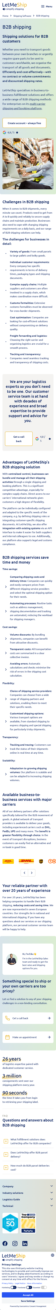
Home (5, 15)
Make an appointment (24, 1037)
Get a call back (18, 439)
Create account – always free (24, 123)
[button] (28, 1186)
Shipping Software (22, 15)
